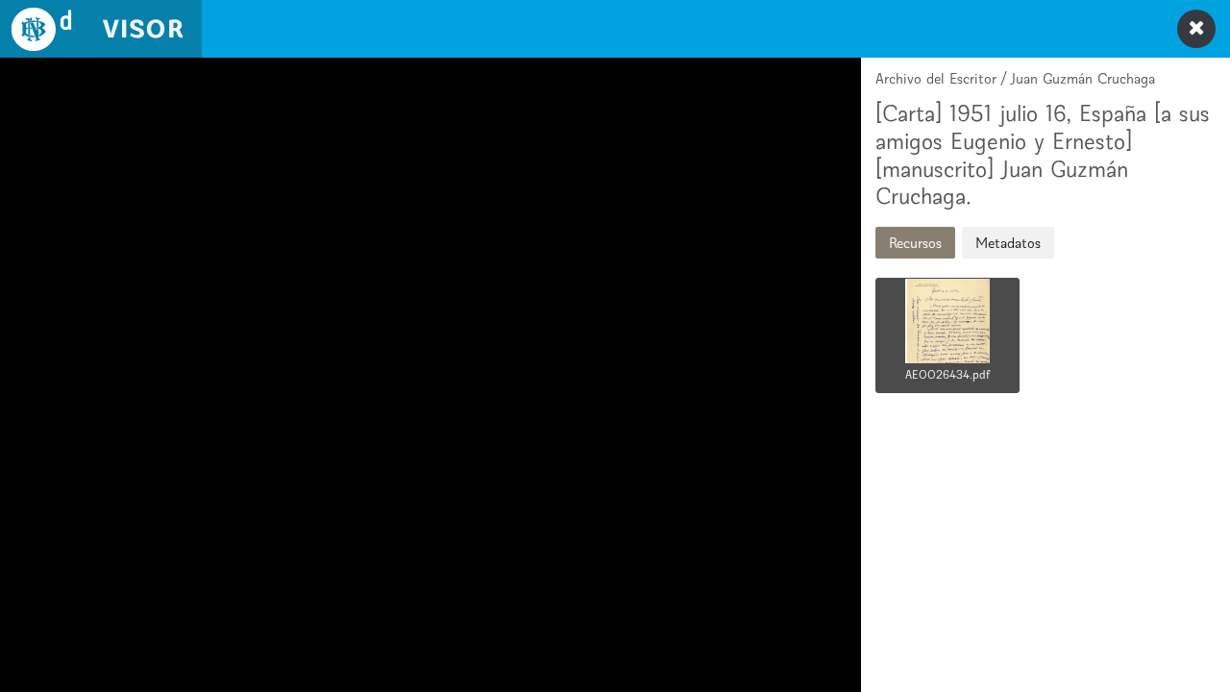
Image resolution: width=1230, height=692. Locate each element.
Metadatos (1008, 243)
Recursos (915, 243)
